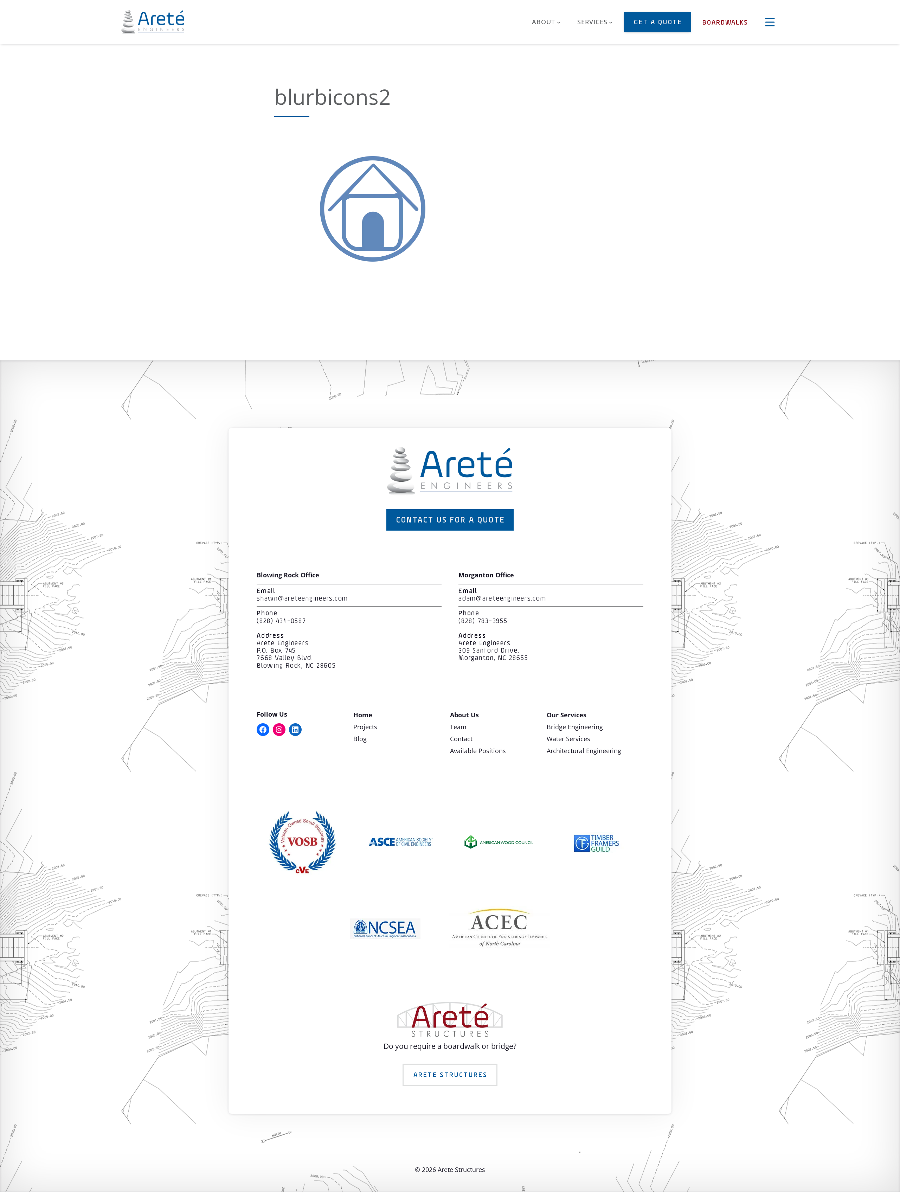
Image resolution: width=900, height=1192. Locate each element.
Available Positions (478, 750)
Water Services (568, 739)
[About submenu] (559, 22)
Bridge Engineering (575, 727)
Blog (360, 739)
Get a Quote (658, 22)
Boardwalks (725, 23)
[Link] (372, 259)
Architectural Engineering (584, 750)
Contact (461, 739)
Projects (365, 727)
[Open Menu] (769, 22)
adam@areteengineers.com (502, 599)
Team (458, 727)
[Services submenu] (611, 22)
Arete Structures (450, 1075)
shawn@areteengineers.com (302, 599)
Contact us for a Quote (450, 520)
